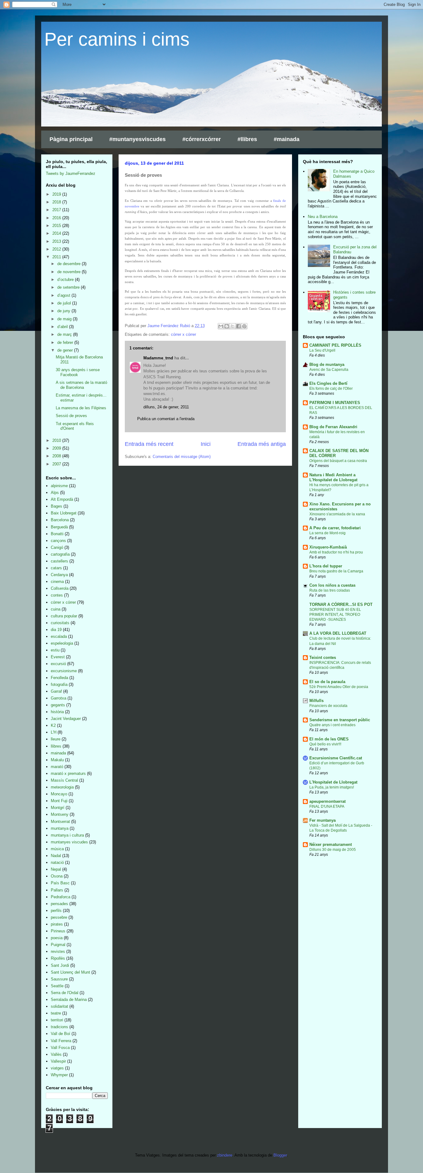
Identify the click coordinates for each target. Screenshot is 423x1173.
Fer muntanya (322, 820)
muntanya (59, 828)
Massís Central (64, 780)
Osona (57, 876)
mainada (58, 753)
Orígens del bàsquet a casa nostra (338, 461)
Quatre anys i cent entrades (332, 725)
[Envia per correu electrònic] (221, 326)
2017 (57, 209)
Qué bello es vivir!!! (325, 744)
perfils (56, 910)
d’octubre (66, 279)
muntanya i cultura (67, 835)
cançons (58, 540)
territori (57, 1020)
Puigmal (58, 944)
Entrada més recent (149, 444)
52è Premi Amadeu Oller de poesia (338, 687)
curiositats (60, 622)
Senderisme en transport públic (339, 720)
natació (57, 862)
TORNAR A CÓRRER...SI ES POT (341, 604)
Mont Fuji (59, 800)
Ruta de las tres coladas (329, 590)
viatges (57, 1068)
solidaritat (59, 1006)
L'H (53, 732)
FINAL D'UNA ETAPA (326, 806)
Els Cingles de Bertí (328, 383)
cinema (57, 581)
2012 (57, 249)
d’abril (63, 326)
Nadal (56, 855)
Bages (56, 506)
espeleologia (62, 643)
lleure (55, 739)
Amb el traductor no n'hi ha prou (336, 552)
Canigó (57, 547)
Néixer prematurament (330, 844)
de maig (65, 319)
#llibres (247, 139)
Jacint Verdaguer (66, 718)
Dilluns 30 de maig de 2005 (332, 849)
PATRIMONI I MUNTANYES (334, 402)
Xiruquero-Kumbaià (328, 547)
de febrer (65, 342)
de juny (64, 311)
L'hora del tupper (325, 566)
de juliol (64, 303)
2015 (57, 225)
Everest (58, 657)
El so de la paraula (327, 681)
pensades (59, 903)
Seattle (57, 986)
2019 (57, 194)
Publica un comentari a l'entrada (165, 418)
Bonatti (57, 533)
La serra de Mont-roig (327, 533)
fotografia (59, 684)
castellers (59, 561)
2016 (57, 217)
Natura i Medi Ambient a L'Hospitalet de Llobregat (333, 477)
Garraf (56, 691)
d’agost (64, 295)
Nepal (56, 869)
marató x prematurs (68, 773)
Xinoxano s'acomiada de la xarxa (337, 514)
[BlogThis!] (227, 326)
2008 (57, 456)
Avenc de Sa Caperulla (328, 369)
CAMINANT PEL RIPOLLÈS (335, 345)
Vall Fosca (60, 1047)
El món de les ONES (329, 739)
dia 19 (56, 629)
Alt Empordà (62, 499)
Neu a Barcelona (323, 216)
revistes (58, 951)
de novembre (69, 271)
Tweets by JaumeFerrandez (70, 173)
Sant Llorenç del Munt (70, 972)
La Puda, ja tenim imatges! (331, 787)
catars (56, 568)
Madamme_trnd (158, 358)
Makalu (57, 760)
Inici (206, 444)
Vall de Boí (60, 1033)
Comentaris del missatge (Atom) (182, 456)
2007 (57, 464)
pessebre (59, 917)
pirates (57, 924)
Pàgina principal (71, 139)
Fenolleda (59, 677)
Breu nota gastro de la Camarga (336, 571)
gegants (58, 705)
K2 (53, 725)
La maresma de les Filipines (81, 408)
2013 (57, 241)
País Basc (60, 883)
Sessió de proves (71, 415)
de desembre (69, 263)
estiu (55, 650)
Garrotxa (58, 698)
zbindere (224, 1155)
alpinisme (59, 485)
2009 (57, 448)
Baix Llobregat (63, 513)
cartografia (60, 554)
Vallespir (58, 1061)
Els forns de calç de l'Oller (331, 388)
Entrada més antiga (262, 444)
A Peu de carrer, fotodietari (335, 528)
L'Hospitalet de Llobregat (333, 782)
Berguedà (59, 527)
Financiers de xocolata (328, 706)
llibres (56, 746)
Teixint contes (322, 657)
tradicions (59, 1026)
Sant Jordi (60, 965)
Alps (55, 492)
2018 (57, 202)
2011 (57, 257)
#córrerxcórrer (201, 139)
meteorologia (62, 787)
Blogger (280, 1155)
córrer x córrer (183, 334)
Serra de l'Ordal (64, 992)
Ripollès (58, 958)
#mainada (286, 139)
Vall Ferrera (61, 1040)
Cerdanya (59, 574)
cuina (55, 609)
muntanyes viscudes (69, 842)
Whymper (59, 1075)
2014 (57, 233)
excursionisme (64, 671)
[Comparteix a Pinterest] (244, 326)
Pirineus (58, 931)
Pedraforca (60, 897)
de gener (65, 350)
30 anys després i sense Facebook (78, 372)
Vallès (56, 1054)
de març (65, 334)
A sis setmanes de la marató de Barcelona (81, 385)
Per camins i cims (117, 39)
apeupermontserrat (327, 801)
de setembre (69, 287)
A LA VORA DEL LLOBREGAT (337, 633)
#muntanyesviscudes (137, 139)
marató (57, 766)
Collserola (59, 588)
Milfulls (316, 700)
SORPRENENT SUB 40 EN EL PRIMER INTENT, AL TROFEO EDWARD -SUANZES (335, 614)
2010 (57, 440)
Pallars (57, 890)
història (57, 711)
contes (57, 595)
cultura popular (64, 616)
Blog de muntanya (326, 364)
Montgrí (57, 807)
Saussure (59, 979)
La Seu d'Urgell (322, 350)
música (57, 848)
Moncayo (59, 794)
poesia (57, 937)
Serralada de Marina (69, 999)
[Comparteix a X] (232, 326)
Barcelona (60, 520)
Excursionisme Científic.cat (335, 758)
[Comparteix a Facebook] (238, 326)
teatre (56, 1013)
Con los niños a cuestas (332, 585)
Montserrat (60, 821)
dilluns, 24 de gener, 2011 (166, 407)
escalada (59, 636)
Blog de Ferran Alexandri (333, 426)
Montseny (59, 814)
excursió (58, 663)
